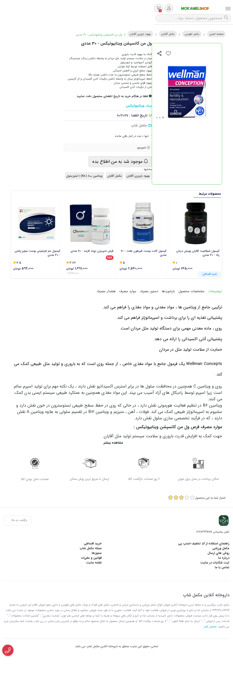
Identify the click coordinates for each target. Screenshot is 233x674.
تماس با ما (222, 567)
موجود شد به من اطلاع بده (118, 161)
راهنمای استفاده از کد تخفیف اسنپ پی (203, 543)
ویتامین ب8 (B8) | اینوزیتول (84, 176)
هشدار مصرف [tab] (106, 291)
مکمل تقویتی (192, 34)
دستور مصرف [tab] (149, 291)
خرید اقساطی (93, 543)
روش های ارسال (218, 553)
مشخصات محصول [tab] (191, 291)
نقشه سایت (94, 562)
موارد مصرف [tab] (127, 291)
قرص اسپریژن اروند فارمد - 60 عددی (92, 251)
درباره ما (223, 557)
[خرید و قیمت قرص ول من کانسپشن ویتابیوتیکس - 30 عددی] (223, 520)
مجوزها (97, 553)
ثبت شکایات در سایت (214, 562)
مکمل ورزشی (220, 548)
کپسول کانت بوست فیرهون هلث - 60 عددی (144, 253)
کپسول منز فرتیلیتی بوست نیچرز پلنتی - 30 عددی (37, 253)
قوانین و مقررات (91, 557)
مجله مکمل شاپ (91, 548)
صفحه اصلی (216, 34)
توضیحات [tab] (215, 291)
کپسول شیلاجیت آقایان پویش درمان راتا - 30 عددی (198, 253)
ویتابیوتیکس (135, 105)
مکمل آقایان (168, 34)
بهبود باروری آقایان (140, 34)
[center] (226, 18)
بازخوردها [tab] (168, 291)
